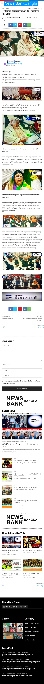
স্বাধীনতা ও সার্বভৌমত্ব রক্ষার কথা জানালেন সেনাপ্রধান (31, 574)
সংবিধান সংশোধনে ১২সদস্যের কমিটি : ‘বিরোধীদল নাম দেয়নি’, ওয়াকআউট (27, 475)
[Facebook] (10, 25)
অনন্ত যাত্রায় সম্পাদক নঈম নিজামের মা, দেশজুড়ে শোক (18, 668)
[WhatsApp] (29, 25)
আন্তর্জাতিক (4, 652)
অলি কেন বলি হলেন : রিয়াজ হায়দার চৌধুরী (25, 460)
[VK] (25, 25)
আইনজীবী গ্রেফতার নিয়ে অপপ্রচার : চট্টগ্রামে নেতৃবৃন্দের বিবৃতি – (10, 551)
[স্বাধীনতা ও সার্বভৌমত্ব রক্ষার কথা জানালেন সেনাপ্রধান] (7, 503)
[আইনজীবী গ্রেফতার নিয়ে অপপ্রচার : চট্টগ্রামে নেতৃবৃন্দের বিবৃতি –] (22, 426)
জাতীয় (3, 8)
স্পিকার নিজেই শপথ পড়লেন (7, 318)
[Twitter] (15, 25)
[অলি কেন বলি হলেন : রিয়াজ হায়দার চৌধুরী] (7, 463)
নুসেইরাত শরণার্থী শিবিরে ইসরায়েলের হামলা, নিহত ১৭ (17, 654)
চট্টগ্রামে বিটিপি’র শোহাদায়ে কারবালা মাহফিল (25, 487)
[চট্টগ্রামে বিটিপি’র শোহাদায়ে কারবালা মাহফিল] (7, 490)
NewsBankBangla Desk (13, 17)
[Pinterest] (20, 25)
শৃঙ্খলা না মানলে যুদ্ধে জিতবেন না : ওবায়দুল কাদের (17, 675)
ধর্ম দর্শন (15, 485)
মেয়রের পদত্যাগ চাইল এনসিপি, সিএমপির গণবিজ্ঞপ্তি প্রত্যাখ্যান (21, 661)
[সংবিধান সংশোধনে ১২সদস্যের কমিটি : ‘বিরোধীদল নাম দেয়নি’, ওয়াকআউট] (7, 476)
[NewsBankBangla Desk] (3, 18)
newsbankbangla (12, 652)
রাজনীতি (7, 8)
